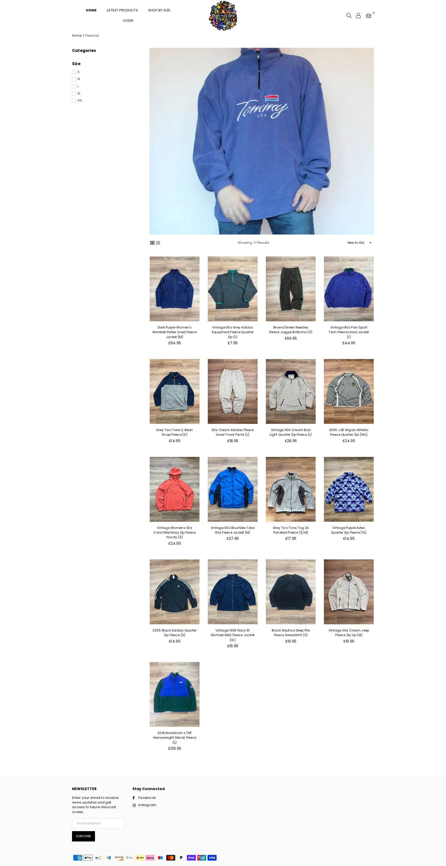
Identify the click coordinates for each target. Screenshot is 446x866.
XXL (80, 100)
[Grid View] (152, 242)
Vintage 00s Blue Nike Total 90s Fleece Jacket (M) (233, 530)
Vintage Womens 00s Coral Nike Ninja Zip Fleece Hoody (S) (174, 532)
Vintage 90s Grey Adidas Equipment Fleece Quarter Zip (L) (232, 332)
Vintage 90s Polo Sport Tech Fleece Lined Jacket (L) (349, 332)
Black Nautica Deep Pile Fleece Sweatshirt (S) (291, 632)
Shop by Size (159, 10)
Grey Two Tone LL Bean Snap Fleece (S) (174, 432)
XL (79, 93)
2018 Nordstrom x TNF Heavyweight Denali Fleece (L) (174, 737)
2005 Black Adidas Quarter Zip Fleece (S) (175, 632)
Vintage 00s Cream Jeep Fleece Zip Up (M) (349, 632)
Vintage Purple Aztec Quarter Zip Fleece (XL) (349, 530)
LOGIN (128, 20)
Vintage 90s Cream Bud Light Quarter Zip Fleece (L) (290, 432)
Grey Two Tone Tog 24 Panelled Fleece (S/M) (291, 530)
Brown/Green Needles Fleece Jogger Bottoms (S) (291, 329)
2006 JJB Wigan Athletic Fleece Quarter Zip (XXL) (349, 432)
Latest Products (122, 10)
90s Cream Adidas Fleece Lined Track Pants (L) (233, 432)
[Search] (349, 15)
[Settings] (358, 15)
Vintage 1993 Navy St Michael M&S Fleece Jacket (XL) (233, 635)
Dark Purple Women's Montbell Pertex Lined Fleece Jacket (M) (175, 332)
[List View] (158, 242)
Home (77, 36)
